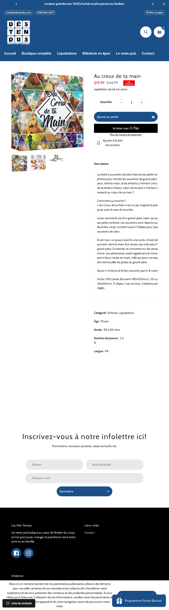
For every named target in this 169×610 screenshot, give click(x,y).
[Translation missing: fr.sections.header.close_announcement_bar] (164, 4)
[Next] (152, 4)
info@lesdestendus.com (18, 12)
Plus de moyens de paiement (125, 134)
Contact (89, 532)
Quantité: (106, 102)
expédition (100, 89)
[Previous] (16, 4)
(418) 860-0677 (45, 12)
